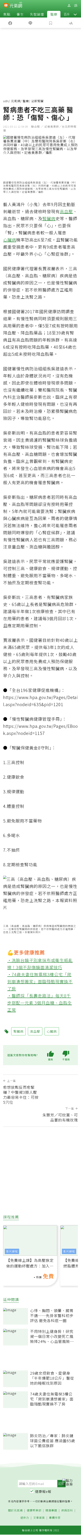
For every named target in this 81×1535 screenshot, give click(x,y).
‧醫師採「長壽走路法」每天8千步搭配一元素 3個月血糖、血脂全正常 (39, 1003)
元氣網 (15, 101)
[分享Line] (30, 23)
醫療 (53, 14)
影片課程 (12, 1251)
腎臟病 (48, 218)
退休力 (24, 1517)
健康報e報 (43, 1491)
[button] (75, 14)
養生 (20, 14)
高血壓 (66, 211)
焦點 (6, 14)
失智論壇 (37, 14)
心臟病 (9, 240)
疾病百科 (67, 1510)
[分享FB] (10, 23)
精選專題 (51, 1510)
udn (6, 101)
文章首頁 (39, 1517)
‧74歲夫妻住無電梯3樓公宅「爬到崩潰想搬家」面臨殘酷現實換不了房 (40, 981)
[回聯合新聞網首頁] (6, 6)
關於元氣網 (15, 1510)
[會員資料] (68, 5)
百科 (67, 14)
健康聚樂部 (34, 1510)
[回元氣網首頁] (16, 5)
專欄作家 (55, 1517)
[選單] (75, 5)
